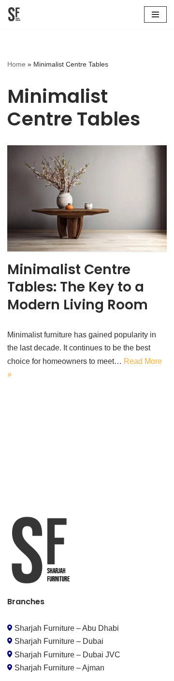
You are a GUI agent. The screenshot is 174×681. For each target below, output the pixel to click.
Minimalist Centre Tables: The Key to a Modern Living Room (77, 287)
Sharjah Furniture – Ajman (59, 668)
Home (16, 64)
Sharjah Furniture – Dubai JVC (67, 655)
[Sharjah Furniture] (15, 14)
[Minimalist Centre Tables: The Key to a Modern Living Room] (87, 198)
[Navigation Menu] (155, 14)
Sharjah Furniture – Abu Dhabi (66, 628)
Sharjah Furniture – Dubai (58, 641)
